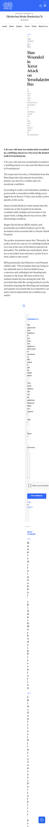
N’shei (34, 27)
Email (29, 435)
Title (29, 421)
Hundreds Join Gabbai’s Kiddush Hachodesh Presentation (28, 615)
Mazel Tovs (43, 27)
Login (29, 502)
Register (30, 507)
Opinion (19, 27)
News (11, 27)
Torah (27, 27)
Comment (31, 449)
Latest (4, 27)
